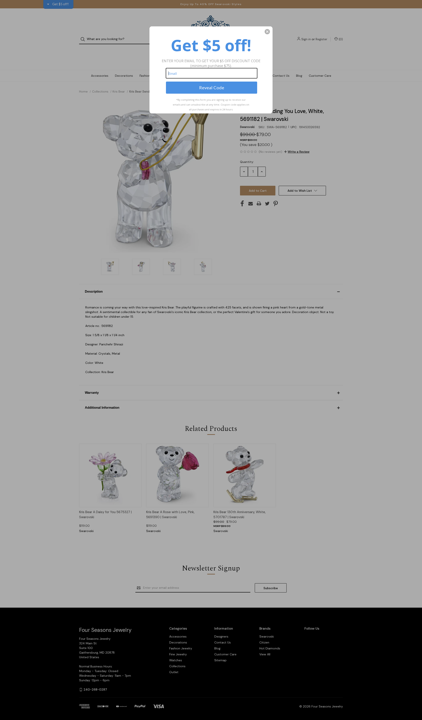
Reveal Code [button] (211, 87)
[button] (267, 31)
